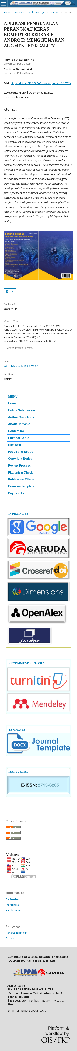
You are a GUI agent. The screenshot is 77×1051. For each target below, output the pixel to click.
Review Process (19, 465)
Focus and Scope (20, 451)
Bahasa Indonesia (16, 932)
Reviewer (14, 444)
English (10, 938)
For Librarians (13, 910)
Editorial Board (18, 438)
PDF (11, 291)
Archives (20, 12)
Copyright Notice (20, 458)
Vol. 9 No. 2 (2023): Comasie (44, 12)
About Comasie (19, 424)
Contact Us (16, 431)
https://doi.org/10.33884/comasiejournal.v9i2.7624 (41, 83)
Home (7, 12)
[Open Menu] (3, 3)
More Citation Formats (20, 348)
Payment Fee (17, 493)
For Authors (12, 904)
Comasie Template (21, 486)
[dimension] (38, 601)
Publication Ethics (21, 479)
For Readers (12, 899)
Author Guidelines (21, 417)
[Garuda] (38, 557)
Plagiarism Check (20, 472)
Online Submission (21, 410)
